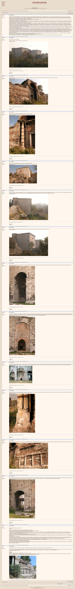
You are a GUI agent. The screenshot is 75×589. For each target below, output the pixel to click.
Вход (38, 8)
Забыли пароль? (45, 8)
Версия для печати (70, 13)
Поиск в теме (71, 12)
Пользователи (30, 8)
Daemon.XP (44, 587)
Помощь (25, 8)
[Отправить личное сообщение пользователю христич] (10, 15)
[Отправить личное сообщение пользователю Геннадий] (10, 76)
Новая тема (3, 12)
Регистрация (41, 8)
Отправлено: (21, 36)
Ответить (6, 12)
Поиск (27, 8)
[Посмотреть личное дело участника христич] (13, 15)
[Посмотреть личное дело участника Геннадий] (13, 76)
